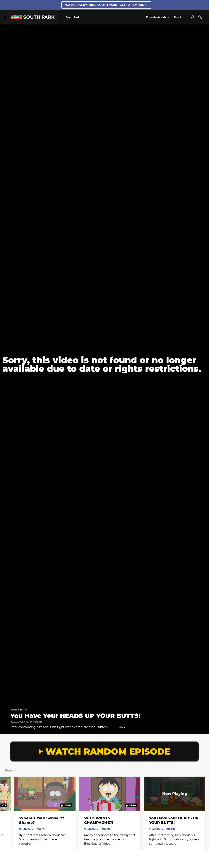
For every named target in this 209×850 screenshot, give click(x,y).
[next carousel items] (202, 802)
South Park (18, 709)
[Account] (193, 17)
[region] (104, 364)
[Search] (200, 17)
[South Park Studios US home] (33, 18)
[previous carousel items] (6, 802)
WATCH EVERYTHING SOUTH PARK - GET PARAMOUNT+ (106, 5)
